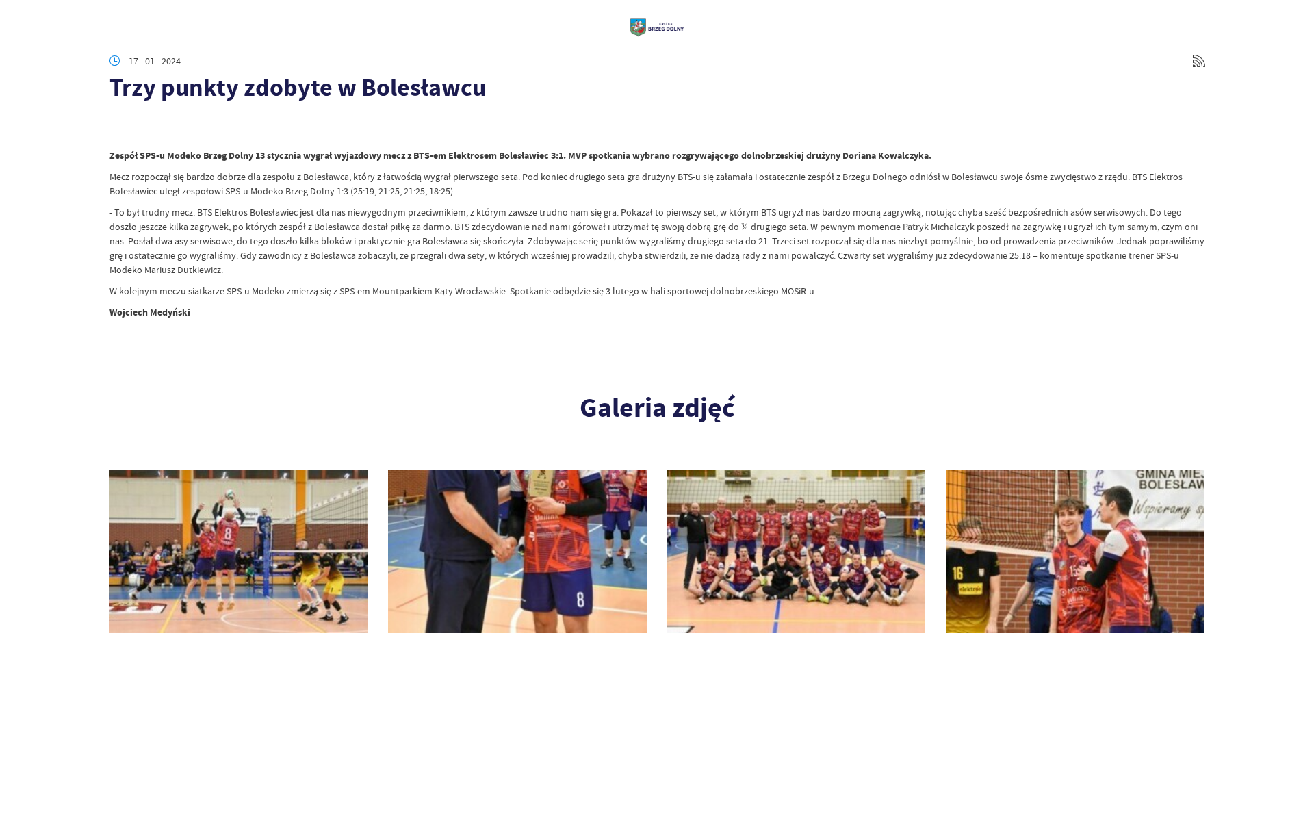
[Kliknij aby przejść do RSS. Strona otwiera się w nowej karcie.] (1199, 61)
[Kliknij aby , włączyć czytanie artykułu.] (120, 128)
